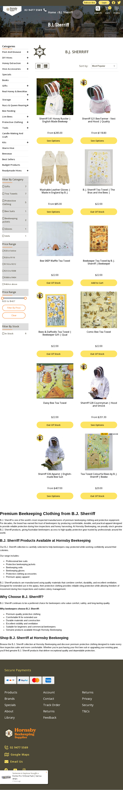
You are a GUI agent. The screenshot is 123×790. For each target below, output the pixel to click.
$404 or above (10, 284)
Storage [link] (6, 99)
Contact (48, 699)
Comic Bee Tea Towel (99, 331)
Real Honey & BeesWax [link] (14, 91)
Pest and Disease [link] (11, 51)
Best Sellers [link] (8, 159)
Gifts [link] (5, 85)
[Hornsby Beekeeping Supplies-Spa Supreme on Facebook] (6, 770)
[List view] (45, 66)
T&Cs (86, 711)
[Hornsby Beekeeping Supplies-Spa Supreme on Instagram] (24, 770)
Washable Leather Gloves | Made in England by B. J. (55, 191)
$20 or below (10, 250)
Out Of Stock (97, 211)
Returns (49, 711)
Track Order (51, 705)
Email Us (16, 761)
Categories (8, 46)
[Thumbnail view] (38, 66)
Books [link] (5, 80)
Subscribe (89, 2)
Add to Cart (97, 282)
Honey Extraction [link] (11, 63)
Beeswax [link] (7, 153)
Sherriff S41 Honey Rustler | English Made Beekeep (54, 120)
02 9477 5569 (33, 10)
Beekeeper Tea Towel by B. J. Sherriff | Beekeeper (99, 262)
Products (10, 692)
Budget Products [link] (11, 164)
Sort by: (83, 66)
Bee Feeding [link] (8, 110)
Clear (13, 315)
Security (87, 705)
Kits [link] (4, 142)
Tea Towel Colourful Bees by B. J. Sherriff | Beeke (99, 475)
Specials (10, 705)
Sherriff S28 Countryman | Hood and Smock (99, 404)
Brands (9, 699)
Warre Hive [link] (8, 147)
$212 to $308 (10, 270)
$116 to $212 (10, 264)
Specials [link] (6, 74)
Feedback (49, 717)
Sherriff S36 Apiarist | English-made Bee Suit (55, 475)
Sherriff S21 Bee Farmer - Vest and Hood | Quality (99, 120)
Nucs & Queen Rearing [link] (14, 105)
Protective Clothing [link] (12, 122)
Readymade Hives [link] (12, 170)
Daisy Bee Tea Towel (54, 403)
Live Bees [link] (7, 116)
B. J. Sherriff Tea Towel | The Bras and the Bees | (99, 191)
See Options (53, 140)
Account (49, 692)
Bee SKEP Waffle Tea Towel (55, 260)
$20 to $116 (9, 257)
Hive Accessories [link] (11, 68)
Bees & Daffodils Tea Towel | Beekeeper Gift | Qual (55, 333)
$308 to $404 (10, 277)
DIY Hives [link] (7, 57)
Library (9, 717)
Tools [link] (5, 127)
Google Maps (20, 754)
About (8, 711)
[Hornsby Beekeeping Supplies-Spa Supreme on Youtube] (15, 770)
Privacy (87, 699)
